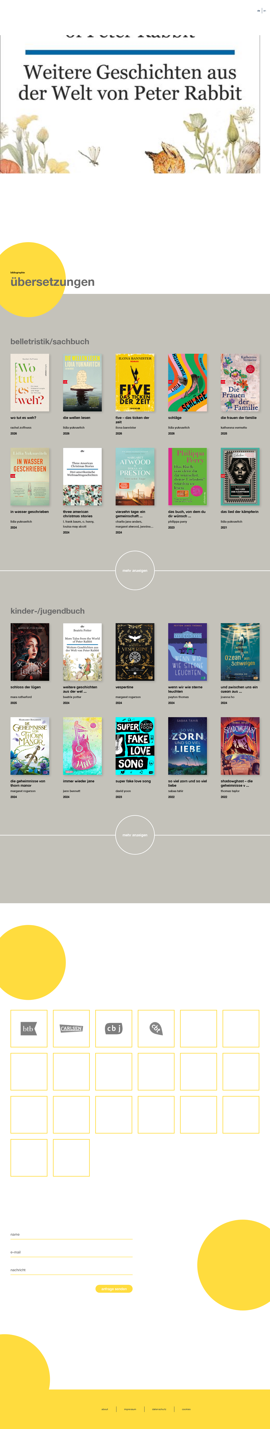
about (105, 1409)
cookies (186, 1409)
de (258, 10)
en (264, 10)
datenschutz (159, 1409)
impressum (130, 1409)
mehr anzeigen (135, 570)
